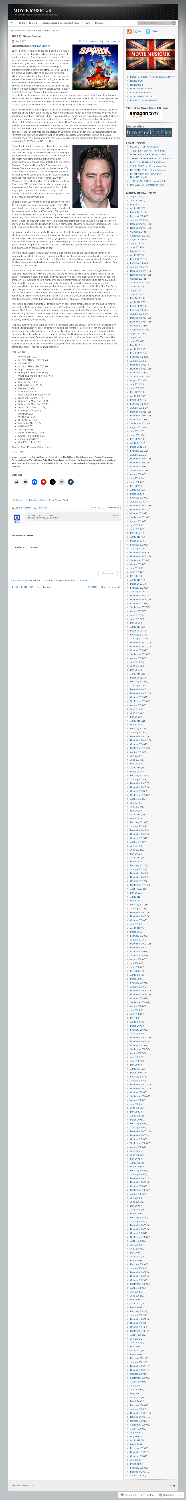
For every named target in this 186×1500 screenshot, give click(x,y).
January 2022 (137, 408)
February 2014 (137, 775)
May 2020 (135, 486)
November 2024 (138, 275)
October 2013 (137, 791)
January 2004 (137, 1221)
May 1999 (135, 1436)
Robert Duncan (55, 500)
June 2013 (135, 806)
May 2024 (135, 298)
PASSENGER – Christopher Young (147, 185)
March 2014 (136, 771)
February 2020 (137, 497)
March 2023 (136, 353)
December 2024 (138, 271)
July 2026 (135, 196)
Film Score (34, 500)
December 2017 (138, 595)
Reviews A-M (136, 81)
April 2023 (135, 349)
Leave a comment (112, 41)
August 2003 (136, 1241)
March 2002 (136, 1307)
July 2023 (135, 337)
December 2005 (138, 1131)
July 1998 (135, 1460)
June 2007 (135, 1061)
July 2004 (135, 1198)
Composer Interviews (140, 92)
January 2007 (137, 1080)
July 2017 (135, 615)
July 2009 (135, 963)
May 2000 (135, 1393)
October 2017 (137, 603)
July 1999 (135, 1432)
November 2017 (138, 599)
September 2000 (138, 1378)
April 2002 (135, 1303)
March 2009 (136, 979)
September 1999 (138, 1425)
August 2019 (136, 521)
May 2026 (135, 204)
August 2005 (136, 1147)
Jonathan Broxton (40, 46)
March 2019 (136, 541)
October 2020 (137, 466)
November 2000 (138, 1370)
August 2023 (136, 333)
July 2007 (135, 1057)
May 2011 (135, 893)
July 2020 (135, 478)
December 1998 (138, 1452)
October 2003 (137, 1233)
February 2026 (137, 216)
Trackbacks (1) (97, 508)
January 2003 (137, 1268)
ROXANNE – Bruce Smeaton (102, 587)
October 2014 (137, 744)
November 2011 (138, 877)
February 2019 (137, 545)
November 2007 (138, 1041)
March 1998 (136, 1464)
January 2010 (137, 939)
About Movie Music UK (141, 96)
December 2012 (138, 830)
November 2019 (138, 509)
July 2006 (135, 1104)
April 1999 (135, 1440)
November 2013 (138, 787)
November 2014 (138, 740)
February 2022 (137, 404)
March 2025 (136, 259)
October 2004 (137, 1186)
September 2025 (138, 236)
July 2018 (135, 568)
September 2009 (138, 955)
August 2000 (136, 1381)
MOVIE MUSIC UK (32, 10)
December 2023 (138, 318)
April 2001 (135, 1350)
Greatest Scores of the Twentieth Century (61, 23)
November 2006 (138, 1088)
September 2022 (138, 376)
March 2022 (136, 400)
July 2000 (135, 1385)
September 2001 (138, 1331)
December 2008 (138, 990)
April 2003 (135, 1256)
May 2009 (135, 971)
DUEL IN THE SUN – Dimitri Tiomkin (33, 587)
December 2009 (138, 943)
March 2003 (136, 1260)
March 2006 (136, 1120)
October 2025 (137, 232)
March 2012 (136, 861)
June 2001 (135, 1342)
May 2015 (135, 717)
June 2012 (135, 850)
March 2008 (136, 1026)
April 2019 (135, 537)
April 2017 (135, 627)
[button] (95, 67)
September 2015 (138, 701)
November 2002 (138, 1276)
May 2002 (135, 1299)
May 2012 (135, 854)
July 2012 (135, 846)
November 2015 (138, 693)
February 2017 (137, 634)
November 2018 (138, 556)
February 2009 (137, 983)
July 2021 (135, 431)
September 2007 (138, 1049)
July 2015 (135, 709)
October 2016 (137, 650)
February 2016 (137, 681)
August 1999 (136, 1429)
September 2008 (138, 1002)
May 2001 (135, 1346)
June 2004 (135, 1202)
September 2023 (138, 329)
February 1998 (137, 1468)
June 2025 (135, 247)
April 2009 (135, 975)
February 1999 (137, 1448)
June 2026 (135, 200)
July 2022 (135, 384)
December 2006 (138, 1084)
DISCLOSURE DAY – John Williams (148, 162)
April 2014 (135, 767)
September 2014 (138, 748)
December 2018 (138, 552)
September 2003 (138, 1237)
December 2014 (138, 736)
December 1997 (138, 1472)
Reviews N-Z (136, 85)
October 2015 (137, 697)
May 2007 (135, 1065)
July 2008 (135, 1010)
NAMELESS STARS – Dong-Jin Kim (148, 154)
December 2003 (138, 1225)
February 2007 (137, 1076)
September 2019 (138, 517)
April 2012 (135, 857)
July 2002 (135, 1292)
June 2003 (135, 1248)
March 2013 (136, 818)
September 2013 (138, 795)
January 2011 (137, 908)
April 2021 (135, 443)
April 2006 (135, 1116)
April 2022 (135, 396)
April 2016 (135, 674)
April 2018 (135, 580)
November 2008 (138, 994)
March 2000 (136, 1401)
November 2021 (138, 415)
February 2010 (137, 936)
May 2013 (135, 810)
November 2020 (138, 462)
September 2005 (138, 1143)
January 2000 (137, 1409)
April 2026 (135, 208)
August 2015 (136, 705)
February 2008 (137, 1030)
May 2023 (135, 345)
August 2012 (136, 842)
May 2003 (135, 1252)
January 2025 (137, 267)
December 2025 (138, 224)
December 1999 (138, 1413)
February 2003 (137, 1264)
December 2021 (138, 412)
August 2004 (136, 1194)
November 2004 (138, 1182)
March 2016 (136, 678)
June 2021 (135, 435)
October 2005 (137, 1139)
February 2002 (137, 1311)
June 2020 (135, 482)
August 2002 (136, 1288)
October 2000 (137, 1374)
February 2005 (137, 1170)
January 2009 (137, 987)
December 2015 (138, 689)
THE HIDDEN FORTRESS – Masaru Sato (150, 158)
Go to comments (89, 41)
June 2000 (135, 1389)
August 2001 (136, 1335)
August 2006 (136, 1100)
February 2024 (137, 310)
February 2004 (137, 1217)
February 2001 (137, 1358)
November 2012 (138, 834)
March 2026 (136, 212)
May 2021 (135, 439)
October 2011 (136, 881)
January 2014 (137, 779)
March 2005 (136, 1166)
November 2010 (138, 916)
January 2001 (137, 1362)
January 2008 (137, 1033)
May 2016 (135, 670)
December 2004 (138, 1178)
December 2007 (138, 1037)
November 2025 (138, 228)
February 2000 (137, 1405)
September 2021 (138, 423)
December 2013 (138, 783)
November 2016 (138, 646)
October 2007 (137, 1045)
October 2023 (137, 325)
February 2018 (137, 588)
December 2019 (138, 505)
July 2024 (135, 290)
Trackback (42, 508)
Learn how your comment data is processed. (71, 580)
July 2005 (135, 1151)
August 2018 (136, 564)
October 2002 (137, 1280)
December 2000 (138, 1366)
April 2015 (135, 721)
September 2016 (138, 654)
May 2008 (135, 1018)
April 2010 (135, 928)
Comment (108, 573)
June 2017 (135, 619)
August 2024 (136, 286)
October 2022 (137, 372)
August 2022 (136, 380)
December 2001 (138, 1319)
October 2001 (137, 1327)
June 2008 (135, 1014)
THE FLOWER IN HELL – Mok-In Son (148, 166)
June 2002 (135, 1296)
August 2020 (136, 474)
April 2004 (135, 1209)
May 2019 (135, 533)
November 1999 (138, 1417)
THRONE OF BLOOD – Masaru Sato (148, 181)
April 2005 (135, 1163)
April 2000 (135, 1397)
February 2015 (137, 728)
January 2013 (137, 826)
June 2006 (135, 1108)
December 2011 (138, 873)
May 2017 (135, 623)
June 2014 (135, 760)
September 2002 (138, 1284)
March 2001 (136, 1354)
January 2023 (137, 361)
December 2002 (138, 1272)
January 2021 (137, 455)
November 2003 (138, 1229)
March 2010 (136, 932)
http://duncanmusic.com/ (66, 337)
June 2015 (135, 713)
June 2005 (135, 1155)
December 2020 (138, 458)
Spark (65, 500)
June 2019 (135, 529)
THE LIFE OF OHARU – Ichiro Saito (147, 151)
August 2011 (136, 889)
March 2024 (136, 306)
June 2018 (135, 572)
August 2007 (136, 1053)
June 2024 (135, 294)
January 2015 (137, 732)
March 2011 (136, 900)
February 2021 (137, 451)
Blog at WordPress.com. (22, 1485)
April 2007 (135, 1069)
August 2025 (136, 239)
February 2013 (137, 822)
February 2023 (137, 357)
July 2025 (135, 243)
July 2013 (135, 803)
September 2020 (138, 470)
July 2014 (135, 756)
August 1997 (136, 1475)
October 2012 (137, 838)
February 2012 (137, 865)
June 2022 (135, 388)
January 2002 (137, 1315)
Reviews (99, 23)
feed (137, 31)
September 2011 (138, 885)
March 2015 (136, 724)
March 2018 (136, 584)
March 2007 (136, 1072)
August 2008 (136, 1006)
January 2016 (137, 685)
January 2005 (137, 1174)
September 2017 (138, 607)
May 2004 (135, 1206)
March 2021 (136, 447)
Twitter (154, 31)
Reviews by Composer (141, 88)
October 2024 (137, 279)
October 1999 (137, 1421)
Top (173, 1486)
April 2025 (135, 255)
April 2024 (135, 302)
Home (12, 23)
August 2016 (136, 658)
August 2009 (136, 959)
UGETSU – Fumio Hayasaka (144, 147)
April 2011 (135, 897)
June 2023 (135, 341)
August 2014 (136, 752)
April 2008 (135, 1022)
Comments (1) (113, 508)
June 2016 (135, 666)
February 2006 (137, 1123)
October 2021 (137, 419)
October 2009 (137, 951)
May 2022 (135, 392)
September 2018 (138, 560)
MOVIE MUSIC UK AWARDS (144, 100)
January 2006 (137, 1127)
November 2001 (138, 1323)
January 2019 (137, 548)
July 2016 (135, 662)
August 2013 (136, 799)
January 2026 (137, 220)
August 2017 (136, 611)
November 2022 (138, 369)
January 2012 (137, 869)
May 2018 (135, 576)
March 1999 (136, 1444)
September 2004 (138, 1190)
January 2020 (137, 501)
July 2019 (135, 525)
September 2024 (138, 282)
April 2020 (135, 490)
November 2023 (138, 321)
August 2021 (136, 427)
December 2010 (138, 912)
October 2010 (137, 920)
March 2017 (136, 630)
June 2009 (135, 967)
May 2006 (135, 1112)
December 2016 (138, 642)
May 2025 (135, 251)
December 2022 (138, 365)
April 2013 (135, 814)
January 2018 (137, 591)
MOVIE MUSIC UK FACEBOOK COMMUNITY (152, 77)
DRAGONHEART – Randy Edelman (148, 170)
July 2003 (135, 1245)
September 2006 (138, 1096)
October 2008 (137, 998)
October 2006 (137, 1092)
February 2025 (137, 263)
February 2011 (137, 904)
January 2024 (137, 314)
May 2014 (135, 763)
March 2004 (136, 1213)
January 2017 (137, 638)
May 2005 (135, 1159)
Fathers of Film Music (27, 23)
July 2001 (135, 1339)
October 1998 (137, 1456)
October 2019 (137, 513)
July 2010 (135, 924)
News (87, 23)
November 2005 (138, 1135)
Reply (115, 515)
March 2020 (136, 494)
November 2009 (138, 947)
